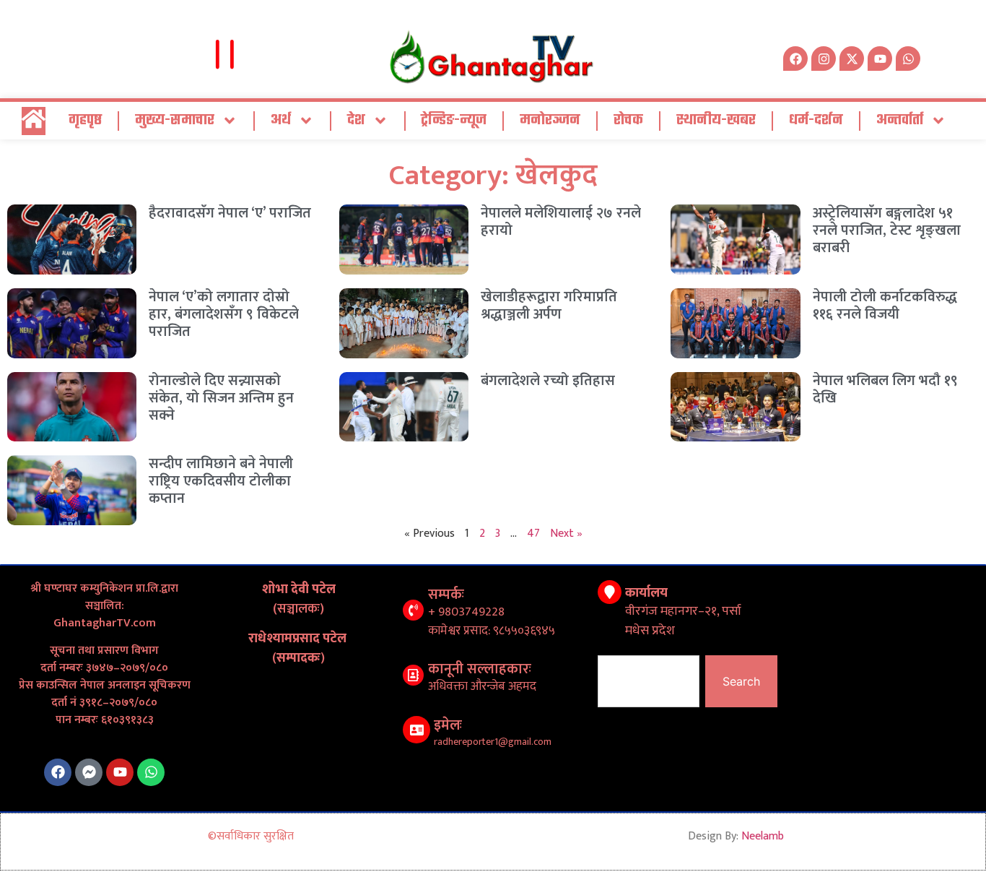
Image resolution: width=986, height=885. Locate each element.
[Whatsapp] (908, 58)
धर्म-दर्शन (816, 120)
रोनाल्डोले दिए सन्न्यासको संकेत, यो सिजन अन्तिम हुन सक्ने (221, 398)
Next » (566, 533)
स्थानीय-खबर (716, 120)
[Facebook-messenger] (88, 772)
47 (533, 533)
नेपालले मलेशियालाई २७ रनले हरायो (561, 222)
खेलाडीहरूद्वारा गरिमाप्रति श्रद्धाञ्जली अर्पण (549, 306)
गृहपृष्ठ (85, 120)
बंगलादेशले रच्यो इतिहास (548, 380)
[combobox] (648, 681)
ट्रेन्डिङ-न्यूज (454, 120)
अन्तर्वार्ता (899, 120)
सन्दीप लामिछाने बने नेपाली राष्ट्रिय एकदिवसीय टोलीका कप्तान (221, 481)
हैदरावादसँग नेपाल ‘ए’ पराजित (230, 213)
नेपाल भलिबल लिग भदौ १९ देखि (885, 389)
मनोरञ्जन (550, 120)
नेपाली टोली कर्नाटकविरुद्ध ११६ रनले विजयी (885, 306)
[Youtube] (120, 772)
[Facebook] (57, 772)
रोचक (628, 120)
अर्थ (281, 120)
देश (356, 120)
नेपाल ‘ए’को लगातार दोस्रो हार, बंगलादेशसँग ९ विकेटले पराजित (224, 314)
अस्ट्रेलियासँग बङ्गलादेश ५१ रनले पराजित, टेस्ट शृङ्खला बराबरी (887, 230)
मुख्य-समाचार (174, 120)
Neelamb (762, 836)
